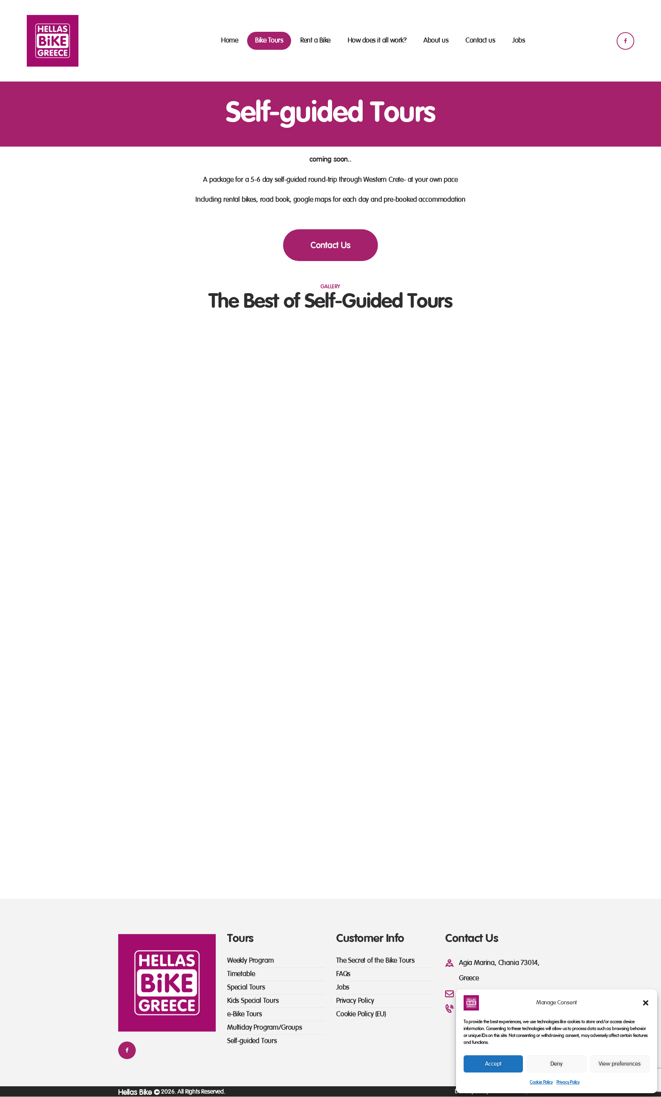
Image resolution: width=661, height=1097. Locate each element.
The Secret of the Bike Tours (375, 960)
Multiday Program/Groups (264, 1027)
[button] (646, 1003)
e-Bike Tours (244, 1014)
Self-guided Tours (252, 1041)
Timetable (241, 974)
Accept (493, 1064)
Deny (556, 1064)
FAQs (343, 974)
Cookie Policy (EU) (361, 1014)
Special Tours (246, 987)
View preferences (620, 1064)
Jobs (342, 987)
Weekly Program (250, 960)
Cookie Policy (541, 1082)
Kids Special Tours (253, 1000)
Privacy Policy (568, 1082)
